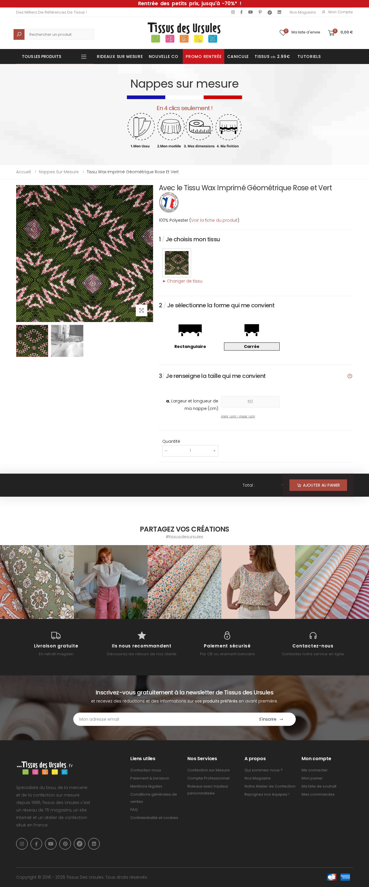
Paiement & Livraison (149, 778)
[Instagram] (233, 12)
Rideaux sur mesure (120, 56)
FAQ (134, 809)
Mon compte (340, 12)
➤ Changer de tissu (182, 281)
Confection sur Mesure (208, 770)
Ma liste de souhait (319, 786)
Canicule (238, 56)
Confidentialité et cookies (154, 817)
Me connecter (315, 770)
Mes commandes (318, 794)
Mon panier (312, 778)
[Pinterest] (260, 12)
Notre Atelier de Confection (269, 786)
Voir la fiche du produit (214, 220)
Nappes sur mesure (59, 172)
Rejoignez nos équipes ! (266, 794)
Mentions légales (146, 786)
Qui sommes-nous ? (263, 770)
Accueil (23, 172)
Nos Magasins (303, 12)
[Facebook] (241, 12)
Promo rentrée (203, 56)
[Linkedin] (279, 12)
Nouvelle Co (163, 56)
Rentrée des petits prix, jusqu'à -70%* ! (189, 3)
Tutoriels (309, 56)
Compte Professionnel (208, 778)
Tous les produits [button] (41, 56)
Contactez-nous (145, 770)
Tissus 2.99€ (272, 56)
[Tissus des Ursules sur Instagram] (37, 582)
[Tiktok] (270, 12)
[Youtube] (250, 12)
